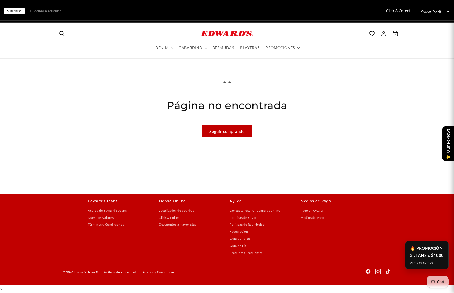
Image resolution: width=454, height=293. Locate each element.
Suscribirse (14, 11)
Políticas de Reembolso (247, 224)
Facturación (239, 231)
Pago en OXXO (312, 210)
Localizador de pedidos (176, 210)
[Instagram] (378, 272)
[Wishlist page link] (372, 33)
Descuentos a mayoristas (177, 224)
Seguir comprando (227, 131)
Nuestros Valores (101, 218)
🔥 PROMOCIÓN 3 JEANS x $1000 (427, 255)
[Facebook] (368, 272)
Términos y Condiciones (106, 224)
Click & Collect (398, 11)
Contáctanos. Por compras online (255, 210)
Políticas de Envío (243, 218)
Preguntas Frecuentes (246, 253)
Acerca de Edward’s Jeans (107, 210)
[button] (62, 33)
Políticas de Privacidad (119, 272)
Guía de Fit (238, 246)
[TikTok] (388, 272)
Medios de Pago (312, 218)
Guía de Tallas (240, 239)
